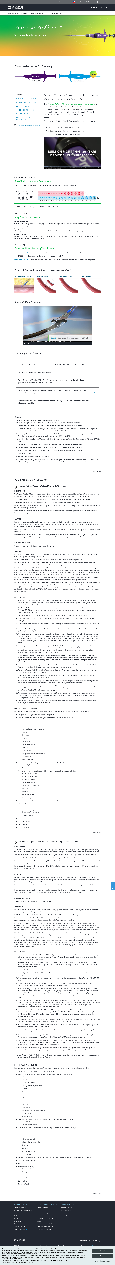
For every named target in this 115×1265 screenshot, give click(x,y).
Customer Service (18, 1216)
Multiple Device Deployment (27, 102)
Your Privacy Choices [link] (19, 1229)
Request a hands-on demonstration (29, 125)
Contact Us (17, 1213)
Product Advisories (19, 1224)
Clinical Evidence (23, 106)
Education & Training (42, 1213)
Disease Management (42, 1207)
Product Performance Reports (44, 1229)
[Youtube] (96, 1241)
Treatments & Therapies (66, 1207)
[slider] (72, 166)
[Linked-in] (99, 1241)
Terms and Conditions (19, 1226)
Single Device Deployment (26, 99)
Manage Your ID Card (66, 1210)
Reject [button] (102, 1256)
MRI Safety (40, 1221)
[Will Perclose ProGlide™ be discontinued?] (95, 373)
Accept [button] (102, 1251)
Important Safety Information (23, 118)
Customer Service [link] (56, 13)
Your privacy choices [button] (102, 1261)
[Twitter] (93, 1241)
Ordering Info (22, 114)
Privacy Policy (17, 1221)
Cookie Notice (11, 1262)
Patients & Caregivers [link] (38, 13)
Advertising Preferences (20, 1207)
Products (39, 1210)
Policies (16, 1218)
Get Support (64, 1216)
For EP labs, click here (21, 259)
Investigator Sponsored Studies (45, 1224)
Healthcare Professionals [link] (17, 13)
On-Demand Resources (25, 110)
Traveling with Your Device (67, 1213)
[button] (98, 2)
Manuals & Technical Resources (45, 1218)
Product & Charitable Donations (45, 1226)
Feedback (113, 886)
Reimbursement (41, 1216)
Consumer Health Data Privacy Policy (23, 1210)
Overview (20, 95)
